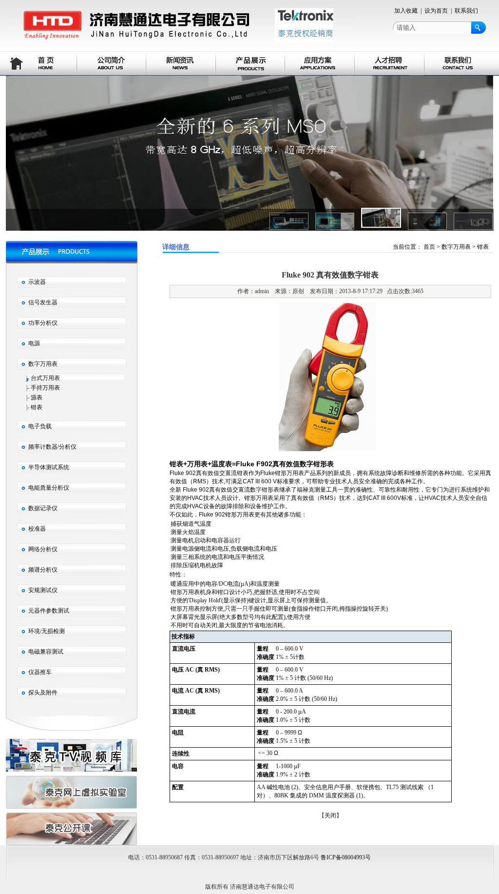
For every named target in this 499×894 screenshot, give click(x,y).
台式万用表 (45, 378)
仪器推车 (40, 672)
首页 (429, 246)
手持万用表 (45, 387)
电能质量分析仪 (48, 487)
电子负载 (40, 426)
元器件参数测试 (48, 610)
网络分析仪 (43, 549)
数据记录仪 (43, 508)
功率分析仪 (43, 322)
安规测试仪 (43, 590)
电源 (34, 343)
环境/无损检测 (46, 631)
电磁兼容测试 (45, 651)
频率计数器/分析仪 (52, 446)
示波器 (37, 281)
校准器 (37, 528)
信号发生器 (43, 302)
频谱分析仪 (43, 569)
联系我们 (466, 10)
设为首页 (436, 10)
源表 (36, 397)
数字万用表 (43, 363)
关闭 (330, 815)
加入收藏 (406, 10)
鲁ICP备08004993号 (346, 857)
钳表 (36, 407)
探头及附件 (43, 692)
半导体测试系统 (48, 467)
